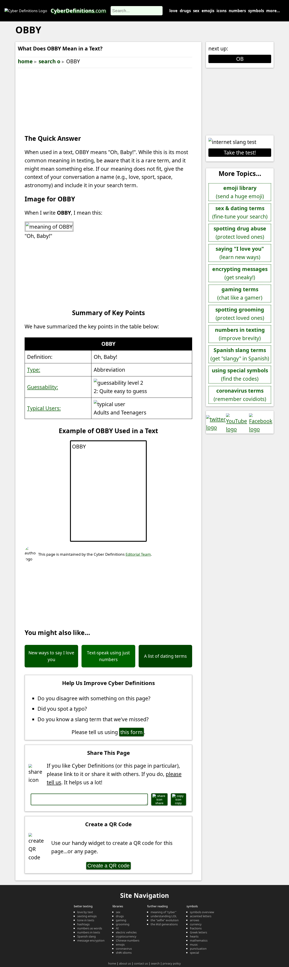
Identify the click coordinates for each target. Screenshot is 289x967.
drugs (185, 10)
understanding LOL (164, 916)
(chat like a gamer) (239, 293)
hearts (194, 936)
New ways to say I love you (51, 656)
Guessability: (42, 387)
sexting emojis (87, 916)
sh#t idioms (124, 953)
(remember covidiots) (240, 395)
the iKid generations (164, 924)
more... (273, 10)
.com (78, 10)
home (25, 61)
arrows (194, 920)
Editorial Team (138, 554)
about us (125, 963)
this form (131, 732)
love (173, 10)
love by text (85, 912)
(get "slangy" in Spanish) (239, 354)
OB (240, 58)
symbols (256, 10)
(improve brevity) (240, 334)
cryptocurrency (126, 936)
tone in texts (85, 920)
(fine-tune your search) (240, 212)
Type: (33, 369)
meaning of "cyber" (163, 912)
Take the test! (240, 152)
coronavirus (124, 949)
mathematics (198, 940)
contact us (141, 963)
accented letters (200, 916)
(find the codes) (240, 374)
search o (49, 61)
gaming (121, 920)
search (155, 963)
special (194, 953)
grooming (122, 924)
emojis (208, 10)
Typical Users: (44, 408)
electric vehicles (126, 932)
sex (196, 10)
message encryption (91, 940)
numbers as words (89, 928)
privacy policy (172, 963)
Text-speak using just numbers (108, 656)
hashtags (83, 924)
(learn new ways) (240, 253)
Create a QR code (108, 866)
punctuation (198, 949)
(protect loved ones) (240, 232)
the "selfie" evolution (165, 920)
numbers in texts (88, 932)
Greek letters (198, 932)
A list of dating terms (165, 656)
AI (117, 928)
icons (221, 10)
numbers (237, 10)
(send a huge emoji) (240, 192)
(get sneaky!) (240, 273)
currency (196, 924)
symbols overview (202, 912)
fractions (196, 928)
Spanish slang (86, 936)
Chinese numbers (127, 940)
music (194, 944)
